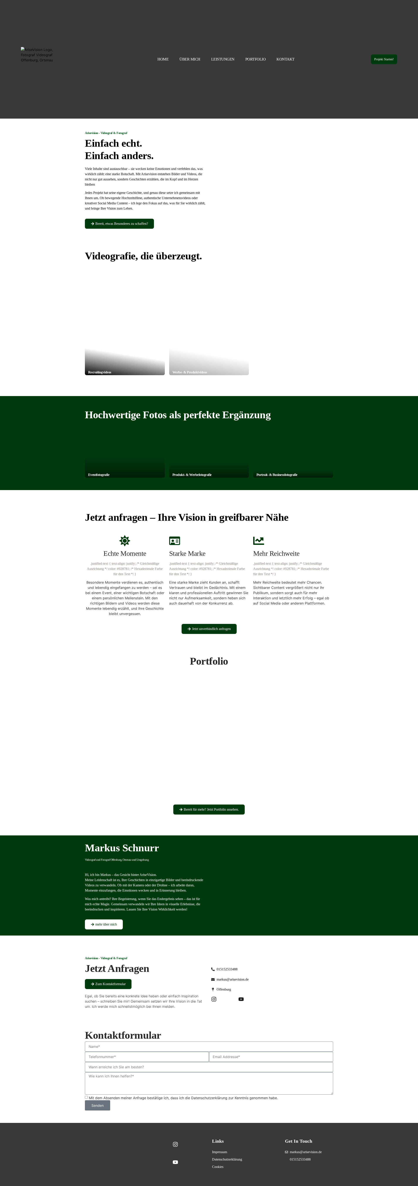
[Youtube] (241, 999)
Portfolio (255, 59)
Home (163, 59)
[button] (125, 739)
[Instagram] (214, 999)
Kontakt (285, 59)
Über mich (189, 59)
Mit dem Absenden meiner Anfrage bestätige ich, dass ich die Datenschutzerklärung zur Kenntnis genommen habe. (183, 1098)
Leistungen (222, 59)
